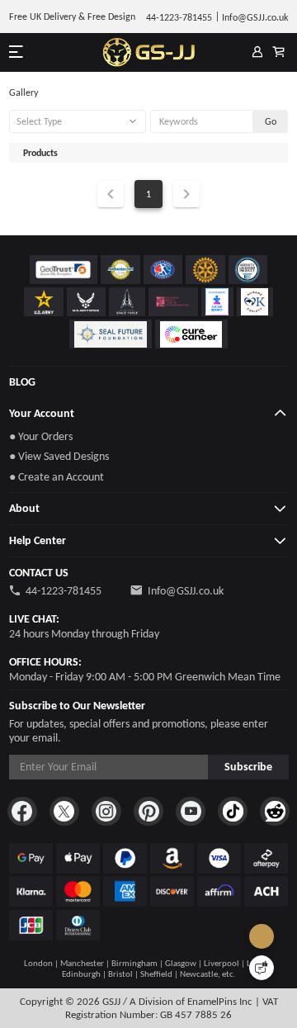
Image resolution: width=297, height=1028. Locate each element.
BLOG (22, 382)
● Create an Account (56, 477)
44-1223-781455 (63, 591)
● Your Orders (41, 436)
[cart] (279, 53)
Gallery (23, 92)
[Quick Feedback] (261, 967)
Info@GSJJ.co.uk (186, 591)
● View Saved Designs (59, 456)
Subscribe (248, 767)
